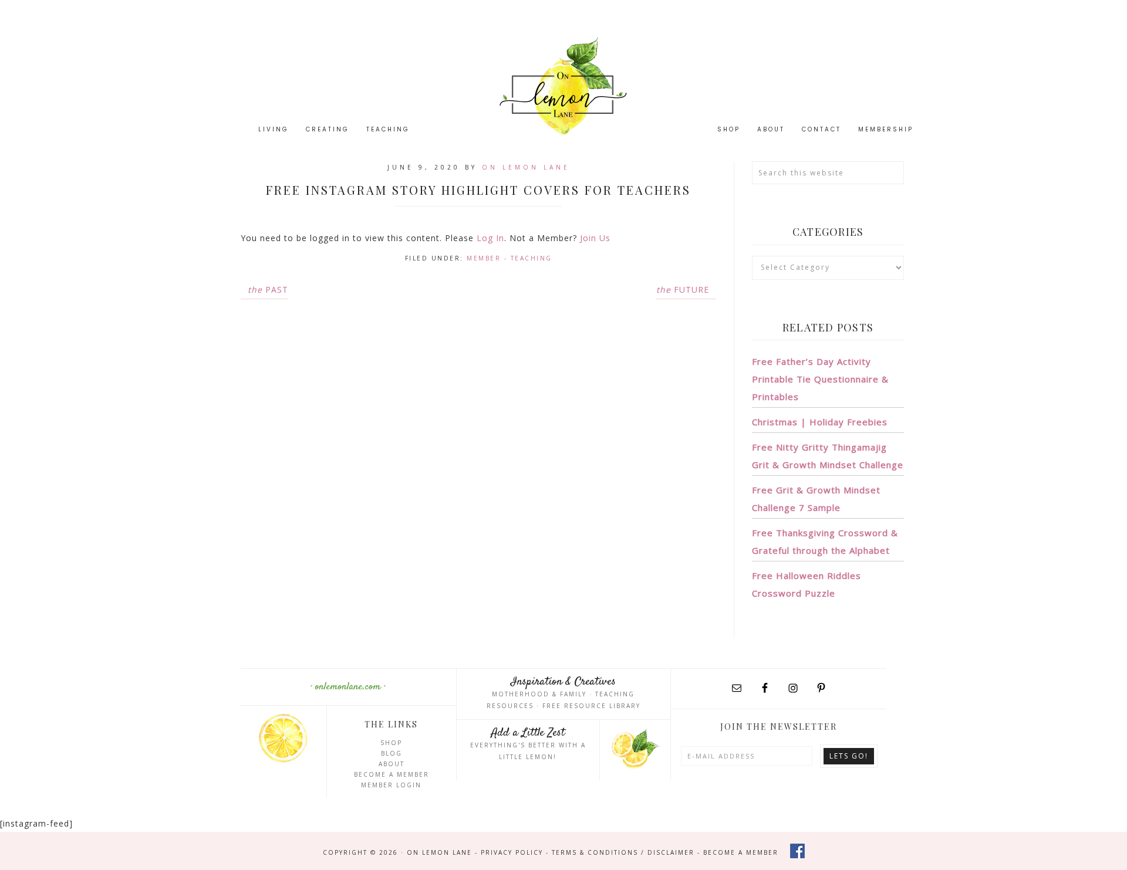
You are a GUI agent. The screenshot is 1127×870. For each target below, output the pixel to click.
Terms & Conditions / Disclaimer (623, 852)
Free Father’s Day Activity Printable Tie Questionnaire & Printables (820, 379)
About (391, 764)
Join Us (595, 237)
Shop (391, 743)
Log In (490, 237)
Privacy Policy (512, 852)
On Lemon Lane (563, 86)
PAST (268, 289)
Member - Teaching (509, 258)
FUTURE (682, 289)
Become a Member (391, 774)
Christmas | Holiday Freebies (820, 422)
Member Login (391, 785)
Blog (391, 753)
